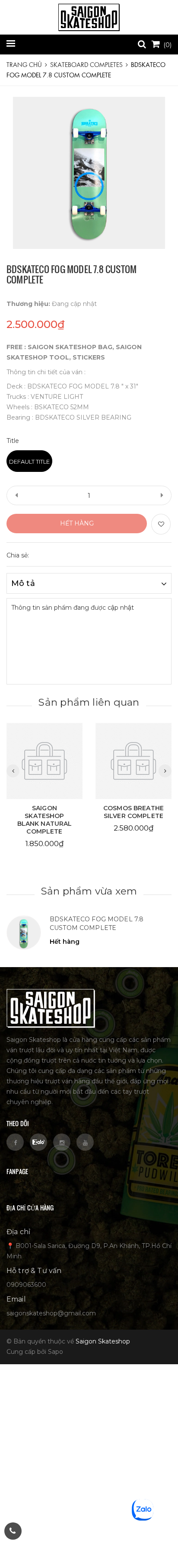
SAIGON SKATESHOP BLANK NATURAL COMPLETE (44, 819)
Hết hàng (77, 523)
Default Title (29, 461)
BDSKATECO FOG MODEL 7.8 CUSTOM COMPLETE (96, 923)
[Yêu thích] (161, 524)
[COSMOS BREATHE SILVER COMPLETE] (133, 761)
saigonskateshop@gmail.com (51, 1313)
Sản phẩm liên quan (88, 702)
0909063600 (26, 1285)
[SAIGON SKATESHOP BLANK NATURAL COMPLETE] (44, 761)
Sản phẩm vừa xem (89, 891)
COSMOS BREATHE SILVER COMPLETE (133, 812)
